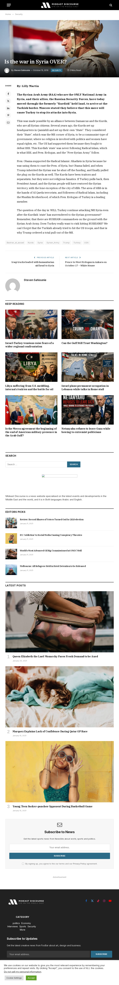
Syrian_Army (53, 242)
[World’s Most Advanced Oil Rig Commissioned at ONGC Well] (11, 554)
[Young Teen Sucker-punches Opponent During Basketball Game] (59, 771)
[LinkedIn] (8, 108)
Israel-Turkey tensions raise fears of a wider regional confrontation (29, 345)
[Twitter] (8, 101)
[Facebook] (8, 94)
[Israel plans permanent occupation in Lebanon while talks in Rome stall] (88, 367)
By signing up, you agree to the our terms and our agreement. (61, 864)
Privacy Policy (79, 864)
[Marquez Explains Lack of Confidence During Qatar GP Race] (59, 696)
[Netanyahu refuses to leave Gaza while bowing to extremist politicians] (88, 410)
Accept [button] (31, 978)
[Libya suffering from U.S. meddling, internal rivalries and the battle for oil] (31, 367)
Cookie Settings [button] (14, 978)
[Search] (110, 5)
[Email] (8, 122)
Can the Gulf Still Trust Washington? (84, 343)
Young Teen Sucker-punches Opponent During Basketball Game (52, 806)
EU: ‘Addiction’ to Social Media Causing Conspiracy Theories (51, 535)
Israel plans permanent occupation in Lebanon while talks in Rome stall (85, 387)
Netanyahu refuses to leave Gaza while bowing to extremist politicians (86, 430)
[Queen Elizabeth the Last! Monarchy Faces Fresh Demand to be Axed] (59, 621)
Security (56, 70)
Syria (40, 242)
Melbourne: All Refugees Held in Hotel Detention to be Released (53, 566)
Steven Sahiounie (22, 70)
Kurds (31, 242)
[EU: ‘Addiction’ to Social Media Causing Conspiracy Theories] (11, 538)
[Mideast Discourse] (59, 5)
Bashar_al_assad (15, 242)
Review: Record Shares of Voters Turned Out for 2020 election (52, 519)
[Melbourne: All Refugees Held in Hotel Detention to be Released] (11, 569)
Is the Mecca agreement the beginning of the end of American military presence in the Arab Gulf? (31, 432)
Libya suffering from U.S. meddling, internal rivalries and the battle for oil (29, 387)
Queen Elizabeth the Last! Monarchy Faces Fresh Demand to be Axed (55, 656)
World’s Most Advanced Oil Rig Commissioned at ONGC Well (51, 550)
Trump (66, 242)
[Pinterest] (8, 115)
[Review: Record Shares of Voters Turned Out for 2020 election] (11, 523)
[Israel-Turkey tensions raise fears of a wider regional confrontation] (31, 324)
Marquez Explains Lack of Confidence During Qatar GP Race (50, 731)
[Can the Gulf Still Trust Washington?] (88, 324)
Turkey (76, 242)
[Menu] (9, 5)
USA (86, 242)
